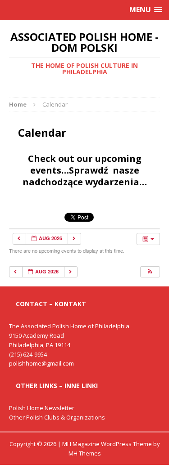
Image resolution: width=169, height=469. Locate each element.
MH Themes (85, 453)
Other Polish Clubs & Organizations (57, 417)
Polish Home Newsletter (41, 408)
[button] (150, 272)
